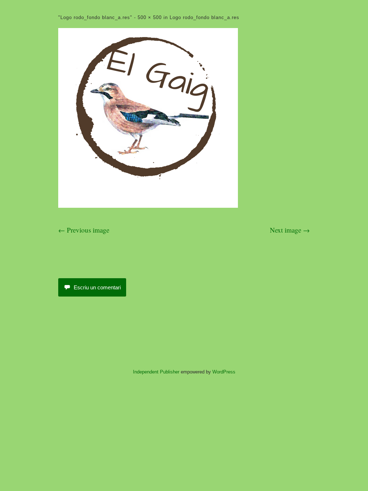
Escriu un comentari (97, 287)
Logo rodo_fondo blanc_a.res (204, 17)
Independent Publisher (156, 372)
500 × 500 (150, 17)
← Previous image (83, 229)
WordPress (223, 372)
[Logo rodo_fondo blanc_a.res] (148, 205)
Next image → (290, 229)
